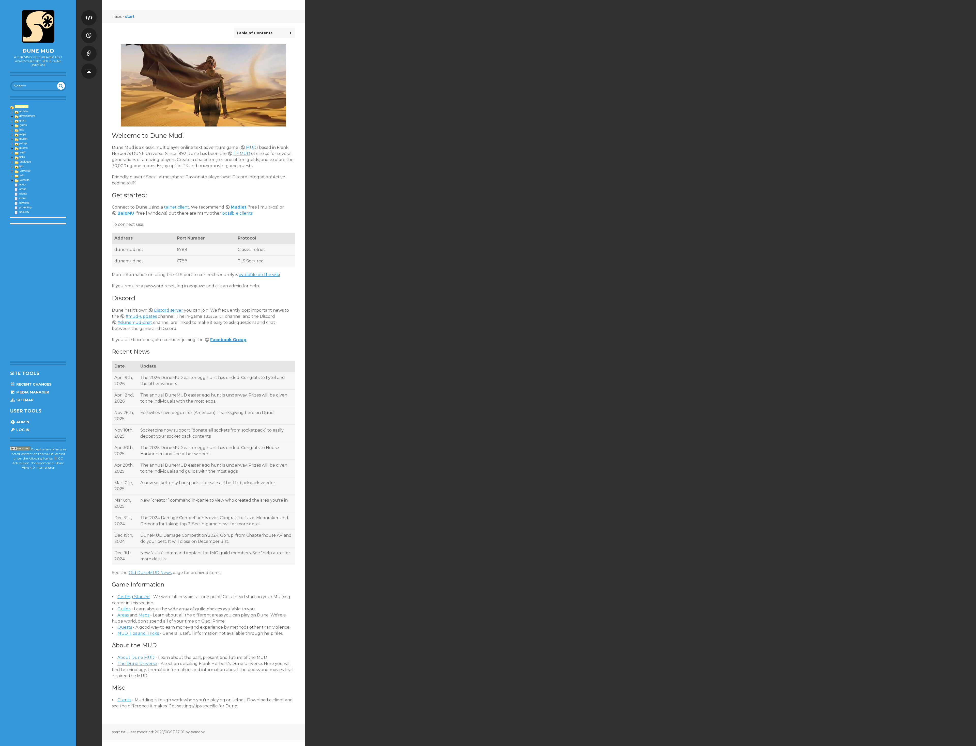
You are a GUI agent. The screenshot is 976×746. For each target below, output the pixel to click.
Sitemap (24, 400)
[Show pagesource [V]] (89, 12)
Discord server (168, 310)
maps (22, 134)
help (21, 129)
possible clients (237, 213)
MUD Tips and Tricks (138, 633)
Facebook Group (228, 339)
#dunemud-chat (134, 322)
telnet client (176, 207)
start (129, 16)
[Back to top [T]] (89, 66)
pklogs (23, 143)
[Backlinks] (89, 48)
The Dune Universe (137, 663)
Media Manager (32, 392)
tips (21, 166)
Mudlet (238, 207)
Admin (22, 422)
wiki (22, 175)
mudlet (23, 138)
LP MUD (241, 153)
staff (22, 152)
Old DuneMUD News (150, 572)
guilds (23, 124)
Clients (124, 699)
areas (22, 189)
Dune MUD (38, 51)
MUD (251, 147)
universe (25, 170)
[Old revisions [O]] (89, 30)
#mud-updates (141, 316)
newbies (24, 202)
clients (23, 193)
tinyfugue (25, 161)
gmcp (22, 120)
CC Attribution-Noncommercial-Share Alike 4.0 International (38, 462)
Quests (124, 627)
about (22, 184)
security (24, 211)
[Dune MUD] (38, 26)
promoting (25, 207)
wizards (24, 179)
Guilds (123, 609)
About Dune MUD (136, 657)
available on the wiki (259, 274)
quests (23, 147)
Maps (144, 615)
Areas (123, 615)
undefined (61, 86)
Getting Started (133, 596)
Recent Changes (33, 384)
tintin (22, 156)
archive (23, 111)
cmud (22, 198)
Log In (22, 429)
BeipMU (125, 213)
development (27, 115)
